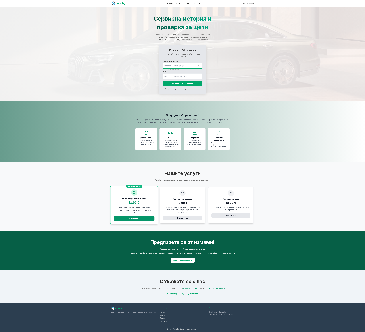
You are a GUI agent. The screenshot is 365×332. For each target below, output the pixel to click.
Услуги (178, 3)
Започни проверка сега (182, 260)
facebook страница (217, 288)
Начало (170, 3)
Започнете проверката (184, 83)
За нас (187, 3)
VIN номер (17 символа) (171, 61)
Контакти (196, 3)
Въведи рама (134, 219)
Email (164, 71)
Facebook (194, 294)
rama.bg (120, 3)
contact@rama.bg (190, 288)
